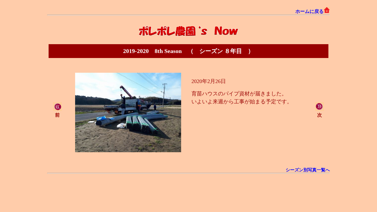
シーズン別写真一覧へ (308, 170)
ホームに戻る (309, 11)
